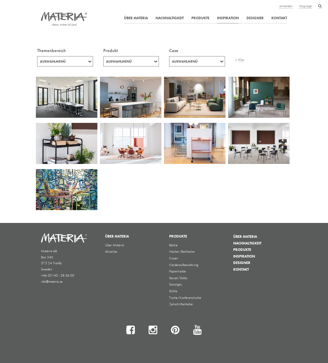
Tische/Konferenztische (185, 297)
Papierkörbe (177, 271)
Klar (241, 59)
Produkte (200, 18)
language (305, 6)
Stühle (173, 291)
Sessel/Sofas (178, 278)
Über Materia (136, 18)
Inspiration (228, 18)
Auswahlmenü (53, 61)
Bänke (173, 245)
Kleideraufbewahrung (183, 264)
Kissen (173, 258)
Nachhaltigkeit (170, 18)
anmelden (286, 6)
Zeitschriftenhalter (181, 304)
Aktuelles (111, 251)
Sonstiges (175, 284)
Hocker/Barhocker (182, 251)
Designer (255, 18)
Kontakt (279, 18)
